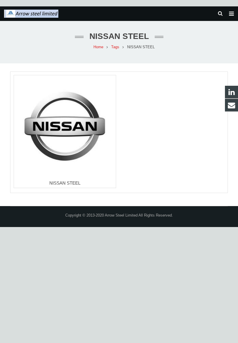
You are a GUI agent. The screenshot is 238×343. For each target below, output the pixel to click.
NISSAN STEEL (64, 183)
